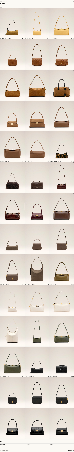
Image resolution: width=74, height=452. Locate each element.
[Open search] (70, 1)
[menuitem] (29, 1)
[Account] (71, 1)
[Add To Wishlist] (24, 9)
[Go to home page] (4, 1)
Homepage (1, 441)
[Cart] (73, 1)
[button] (70, 450)
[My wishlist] (72, 1)
